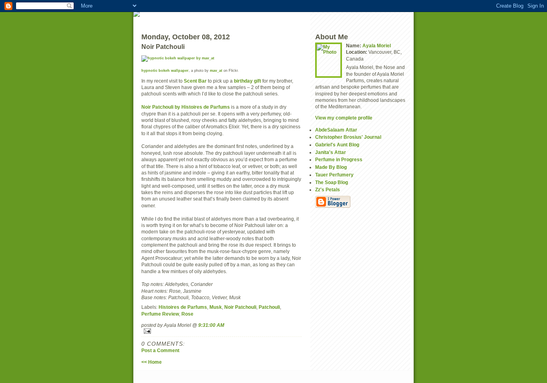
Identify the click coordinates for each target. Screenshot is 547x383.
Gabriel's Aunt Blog (337, 144)
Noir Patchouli (240, 307)
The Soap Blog (331, 182)
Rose (187, 313)
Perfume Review (160, 313)
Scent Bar (195, 80)
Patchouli (269, 307)
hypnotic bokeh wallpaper (165, 71)
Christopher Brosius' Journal (348, 137)
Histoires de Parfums (183, 307)
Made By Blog (331, 167)
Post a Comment (160, 350)
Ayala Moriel (376, 45)
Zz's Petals (327, 189)
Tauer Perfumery (334, 174)
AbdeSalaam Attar (336, 129)
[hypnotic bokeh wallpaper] (221, 58)
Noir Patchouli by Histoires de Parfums (185, 106)
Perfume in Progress (338, 159)
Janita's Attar (330, 152)
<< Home (151, 362)
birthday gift (247, 80)
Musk (215, 307)
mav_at (216, 71)
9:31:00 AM (211, 325)
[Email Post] (221, 331)
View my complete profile (343, 117)
